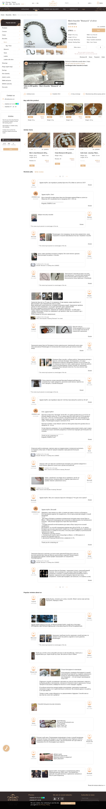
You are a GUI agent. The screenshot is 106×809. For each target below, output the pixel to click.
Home (2, 15)
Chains (4, 35)
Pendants (4, 28)
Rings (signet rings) (7, 66)
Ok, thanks (68, 803)
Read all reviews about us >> (96, 785)
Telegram (14, 2)
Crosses (4, 31)
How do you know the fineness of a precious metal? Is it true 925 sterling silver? (11, 121)
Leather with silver (8, 59)
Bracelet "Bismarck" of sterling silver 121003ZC (47, 265)
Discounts (5, 87)
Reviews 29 (83, 57)
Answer (90, 184)
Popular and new (11, 22)
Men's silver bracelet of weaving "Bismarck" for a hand (49, 318)
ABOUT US (36, 9)
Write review (39, 172)
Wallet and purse (6, 80)
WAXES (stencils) (7, 83)
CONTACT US (74, 9)
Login (83, 9)
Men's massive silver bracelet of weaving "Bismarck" (57, 469)
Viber (3, 2)
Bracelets (8, 15)
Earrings (4, 70)
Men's (14, 15)
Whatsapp (8, 2)
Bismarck (94, 37)
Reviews (32, 160)
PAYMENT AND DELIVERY (51, 9)
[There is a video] (34, 149)
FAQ (64, 9)
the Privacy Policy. (44, 805)
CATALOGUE (25, 9)
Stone (5, 53)
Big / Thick (9, 45)
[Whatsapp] (16, 104)
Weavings (4, 63)
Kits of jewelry (6, 73)
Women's (6, 49)
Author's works (6, 77)
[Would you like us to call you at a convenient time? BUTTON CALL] (6, 748)
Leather (6, 56)
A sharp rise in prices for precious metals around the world (10, 131)
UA (33, 3)
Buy (30, 117)
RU (37, 3)
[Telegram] (18, 104)
